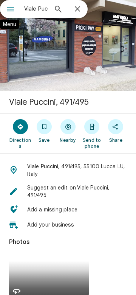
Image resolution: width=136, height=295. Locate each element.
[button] (68, 170)
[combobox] (36, 8)
